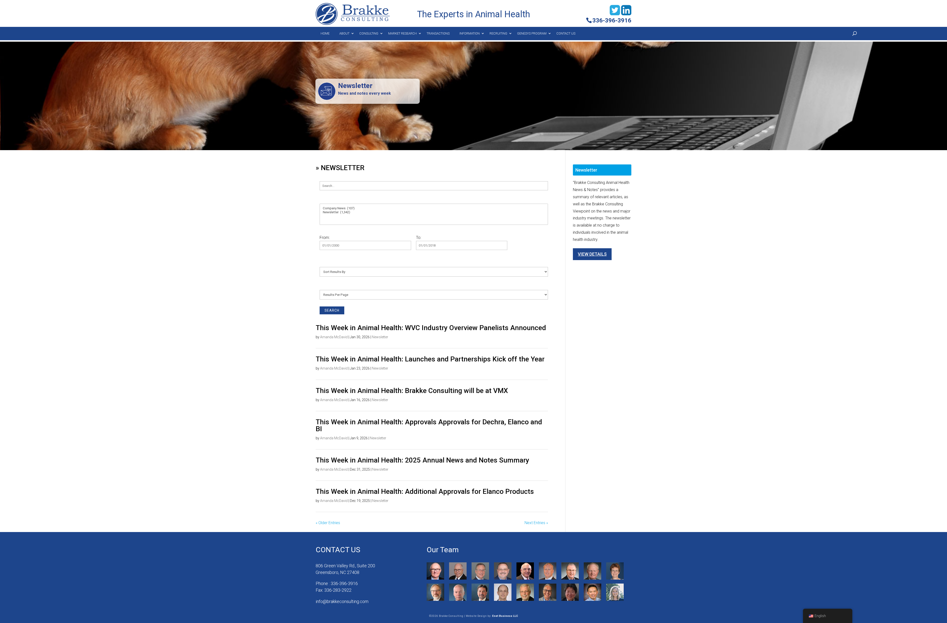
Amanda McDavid (334, 337)
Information (469, 33)
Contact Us (565, 33)
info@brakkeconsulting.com (342, 601)
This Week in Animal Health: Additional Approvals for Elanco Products (425, 491)
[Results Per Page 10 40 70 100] (434, 292)
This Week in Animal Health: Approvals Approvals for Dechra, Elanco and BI (429, 425)
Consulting (368, 33)
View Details (592, 254)
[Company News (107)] (433, 208)
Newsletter (380, 337)
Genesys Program (531, 33)
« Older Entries (328, 522)
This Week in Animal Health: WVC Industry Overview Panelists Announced (431, 328)
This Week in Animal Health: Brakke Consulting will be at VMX (412, 391)
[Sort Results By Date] (434, 269)
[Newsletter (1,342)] (433, 212)
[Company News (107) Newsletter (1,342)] (434, 211)
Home (325, 33)
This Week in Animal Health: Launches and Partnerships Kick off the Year (430, 359)
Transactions (438, 33)
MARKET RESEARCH (402, 33)
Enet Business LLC (505, 616)
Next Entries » (536, 522)
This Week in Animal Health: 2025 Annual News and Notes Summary (422, 460)
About (344, 33)
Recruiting (498, 33)
